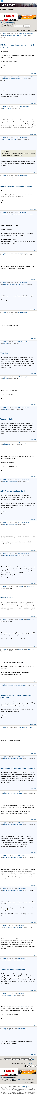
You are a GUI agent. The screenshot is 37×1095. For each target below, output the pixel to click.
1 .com (9, 17)
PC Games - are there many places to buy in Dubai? (15, 35)
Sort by (2, 1059)
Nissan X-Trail (6, 598)
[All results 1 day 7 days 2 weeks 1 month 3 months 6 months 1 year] (8, 1059)
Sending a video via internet (12, 969)
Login (28, 1)
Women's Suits (7, 419)
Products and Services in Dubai (25, 33)
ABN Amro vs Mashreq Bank (12, 491)
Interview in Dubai (7, 108)
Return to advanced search (8, 22)
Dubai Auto (20, 586)
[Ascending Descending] (26, 1059)
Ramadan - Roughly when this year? (16, 186)
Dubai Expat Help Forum (23, 106)
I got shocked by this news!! (9, 139)
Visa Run (4, 353)
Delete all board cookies (18, 1079)
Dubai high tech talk (22, 756)
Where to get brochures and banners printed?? (14, 685)
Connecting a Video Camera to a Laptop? (18, 768)
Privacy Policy (25, 1086)
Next (33, 1059)
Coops (4, 33)
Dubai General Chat (22, 137)
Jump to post (33, 73)
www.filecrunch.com (21, 1007)
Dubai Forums (8, 4)
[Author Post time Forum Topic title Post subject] (16, 1059)
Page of (32, 1063)
